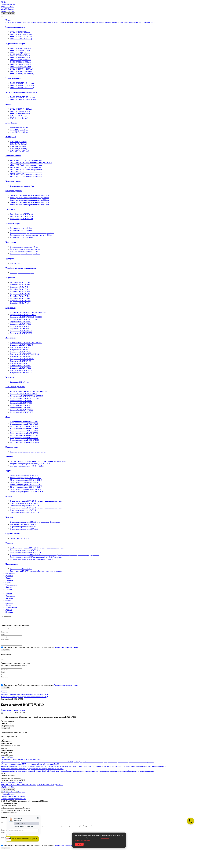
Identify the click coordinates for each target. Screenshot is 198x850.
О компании (10, 573)
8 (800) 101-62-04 (7, 11)
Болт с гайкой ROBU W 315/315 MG (24, 398)
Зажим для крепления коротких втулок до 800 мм (29, 204)
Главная (9, 593)
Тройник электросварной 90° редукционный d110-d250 (31, 559)
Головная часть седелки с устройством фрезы (27, 452)
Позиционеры (11, 242)
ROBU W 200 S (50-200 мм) (21, 36)
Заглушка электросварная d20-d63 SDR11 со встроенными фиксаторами (38, 461)
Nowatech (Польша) (13, 156)
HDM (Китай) (11, 137)
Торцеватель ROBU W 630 (20, 326)
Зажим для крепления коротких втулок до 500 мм (29, 200)
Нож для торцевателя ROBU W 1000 (24, 440)
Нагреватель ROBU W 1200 (21, 372)
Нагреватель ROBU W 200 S (21, 349)
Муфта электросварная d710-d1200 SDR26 (26, 491)
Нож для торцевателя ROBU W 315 (24, 428)
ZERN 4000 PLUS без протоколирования (26, 165)
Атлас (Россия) (11, 123)
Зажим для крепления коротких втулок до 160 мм (29, 195)
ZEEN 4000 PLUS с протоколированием (26, 174)
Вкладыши (10, 377)
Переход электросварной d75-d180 (23, 524)
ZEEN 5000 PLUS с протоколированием (26, 176)
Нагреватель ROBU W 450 (20, 361)
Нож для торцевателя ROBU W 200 (24, 424)
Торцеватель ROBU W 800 (20, 328)
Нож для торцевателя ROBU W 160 (24, 422)
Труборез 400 (15, 263)
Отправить (5, 650)
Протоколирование (13, 181)
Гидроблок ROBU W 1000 (20, 303)
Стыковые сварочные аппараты (18, 22)
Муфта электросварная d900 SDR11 (24, 482)
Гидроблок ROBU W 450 (20, 291)
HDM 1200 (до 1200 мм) (19, 151)
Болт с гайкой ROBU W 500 (21, 403)
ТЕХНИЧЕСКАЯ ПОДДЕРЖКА (50, 785)
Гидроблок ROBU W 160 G (20, 282)
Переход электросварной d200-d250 (24, 529)
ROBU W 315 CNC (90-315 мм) (22, 97)
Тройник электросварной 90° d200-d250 (25, 552)
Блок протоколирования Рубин (22, 186)
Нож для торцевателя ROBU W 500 (24, 433)
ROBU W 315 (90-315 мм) (20, 55)
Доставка (9, 576)
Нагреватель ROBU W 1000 (21, 370)
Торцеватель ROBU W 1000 (21, 331)
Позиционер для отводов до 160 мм (24, 247)
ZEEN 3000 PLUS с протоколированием (26, 172)
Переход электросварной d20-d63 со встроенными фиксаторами (35, 522)
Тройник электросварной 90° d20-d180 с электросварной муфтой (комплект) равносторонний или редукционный (54, 555)
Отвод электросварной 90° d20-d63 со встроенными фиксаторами (36, 501)
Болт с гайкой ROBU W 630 (21, 405)
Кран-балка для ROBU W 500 (21, 214)
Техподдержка (11, 585)
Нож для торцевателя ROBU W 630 (24, 435)
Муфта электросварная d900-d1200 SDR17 (26, 489)
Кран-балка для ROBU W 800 (21, 219)
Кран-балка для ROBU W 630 (21, 216)
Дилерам (9, 587)
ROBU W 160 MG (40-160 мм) (22, 83)
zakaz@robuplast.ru (8, 9)
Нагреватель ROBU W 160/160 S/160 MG (26, 343)
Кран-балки (10, 209)
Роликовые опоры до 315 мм (21, 228)
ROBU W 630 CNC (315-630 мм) (23, 99)
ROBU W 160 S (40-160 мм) (21, 34)
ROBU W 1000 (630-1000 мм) (21, 69)
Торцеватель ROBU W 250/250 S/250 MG (26, 317)
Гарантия (9, 580)
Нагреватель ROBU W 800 (20, 368)
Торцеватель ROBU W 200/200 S (23, 315)
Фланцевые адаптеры (14, 191)
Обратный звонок (8, 13)
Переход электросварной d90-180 (23, 526)
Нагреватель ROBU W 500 (20, 363)
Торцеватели (10, 308)
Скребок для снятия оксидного (22, 273)
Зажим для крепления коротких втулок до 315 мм (29, 198)
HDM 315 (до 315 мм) (18, 144)
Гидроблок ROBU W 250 (20, 287)
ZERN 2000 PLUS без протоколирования (26, 160)
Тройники (9, 543)
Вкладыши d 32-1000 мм (19, 382)
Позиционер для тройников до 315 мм (25, 254)
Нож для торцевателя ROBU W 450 (24, 431)
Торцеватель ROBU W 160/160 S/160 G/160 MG (28, 312)
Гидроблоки (10, 277)
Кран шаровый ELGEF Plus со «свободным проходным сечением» (36, 571)
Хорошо (79, 844)
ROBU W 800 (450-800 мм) (20, 67)
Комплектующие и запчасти (121, 22)
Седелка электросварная (19, 538)
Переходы (9, 517)
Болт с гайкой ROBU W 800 (21, 407)
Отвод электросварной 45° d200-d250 (24, 512)
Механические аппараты (15, 27)
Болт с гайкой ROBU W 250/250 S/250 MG (26, 396)
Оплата (8, 578)
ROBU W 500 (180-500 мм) (20, 62)
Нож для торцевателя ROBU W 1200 (24, 442)
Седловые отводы (12, 533)
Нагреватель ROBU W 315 (20, 356)
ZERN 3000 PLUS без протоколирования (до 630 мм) (31, 163)
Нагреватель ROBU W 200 (20, 347)
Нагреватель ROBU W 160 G (21, 345)
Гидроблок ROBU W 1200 (20, 301)
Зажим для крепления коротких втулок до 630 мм (29, 202)
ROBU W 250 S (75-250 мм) (21, 39)
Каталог (9, 20)
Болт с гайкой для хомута (15, 387)
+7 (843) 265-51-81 (8, 787)
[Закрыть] (2, 659)
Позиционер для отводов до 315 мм (24, 251)
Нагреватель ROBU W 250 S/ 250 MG (25, 354)
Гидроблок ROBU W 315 (20, 289)
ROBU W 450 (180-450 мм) (20, 60)
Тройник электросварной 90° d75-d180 (25, 550)
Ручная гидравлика (13, 78)
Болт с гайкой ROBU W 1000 (21, 410)
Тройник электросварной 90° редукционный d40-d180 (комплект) (36, 557)
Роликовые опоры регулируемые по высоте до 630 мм (31, 235)
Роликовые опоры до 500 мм (21, 230)
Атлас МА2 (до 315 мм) (19, 130)
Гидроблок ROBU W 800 (20, 298)
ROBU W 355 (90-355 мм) (20, 57)
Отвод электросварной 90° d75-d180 (24, 503)
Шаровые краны (12, 564)
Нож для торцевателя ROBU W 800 (24, 438)
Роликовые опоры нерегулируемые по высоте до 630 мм (32, 233)
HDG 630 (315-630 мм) (19, 118)
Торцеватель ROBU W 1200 (21, 333)
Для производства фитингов (42, 22)
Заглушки (9, 456)
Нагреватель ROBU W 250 (20, 352)
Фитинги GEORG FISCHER (143, 22)
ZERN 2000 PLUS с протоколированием (26, 169)
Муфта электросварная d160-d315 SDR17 (26, 485)
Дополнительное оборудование (97, 22)
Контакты (9, 589)
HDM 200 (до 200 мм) (18, 142)
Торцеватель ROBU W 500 (20, 324)
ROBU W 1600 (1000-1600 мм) (22, 73)
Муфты (8, 470)
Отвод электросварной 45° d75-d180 (24, 510)
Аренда (8, 104)
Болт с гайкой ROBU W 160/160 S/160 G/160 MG (29, 391)
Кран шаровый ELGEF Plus (21, 569)
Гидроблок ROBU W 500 (20, 294)
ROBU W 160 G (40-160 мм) (21, 48)
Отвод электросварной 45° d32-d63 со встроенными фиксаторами (36, 508)
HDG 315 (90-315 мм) (18, 116)
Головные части (12, 447)
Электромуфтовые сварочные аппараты (69, 22)
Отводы (9, 496)
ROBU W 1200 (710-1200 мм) (21, 71)
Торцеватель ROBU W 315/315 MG (24, 319)
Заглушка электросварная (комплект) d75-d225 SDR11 (31, 463)
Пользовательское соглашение (66, 647)
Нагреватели (10, 338)
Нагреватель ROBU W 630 (20, 366)
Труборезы (10, 258)
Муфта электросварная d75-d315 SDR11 (25, 478)
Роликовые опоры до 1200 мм (21, 237)
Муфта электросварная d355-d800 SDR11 (26, 480)
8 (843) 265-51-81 (7, 7)
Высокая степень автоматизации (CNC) (21, 92)
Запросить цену (7, 726)
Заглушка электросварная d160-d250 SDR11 (27, 466)
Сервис (8, 582)
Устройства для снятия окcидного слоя (21, 268)
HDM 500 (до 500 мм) (18, 146)
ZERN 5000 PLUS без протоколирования (26, 167)
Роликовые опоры (13, 223)
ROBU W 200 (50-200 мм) (20, 50)
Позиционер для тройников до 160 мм (25, 249)
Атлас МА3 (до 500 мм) (19, 132)
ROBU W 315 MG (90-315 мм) (22, 88)
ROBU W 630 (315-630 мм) (20, 64)
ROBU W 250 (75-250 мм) (20, 53)
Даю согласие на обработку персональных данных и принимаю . (41, 647)
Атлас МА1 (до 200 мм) (19, 127)
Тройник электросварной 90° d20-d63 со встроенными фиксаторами (36, 548)
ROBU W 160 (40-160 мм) (20, 32)
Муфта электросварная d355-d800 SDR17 (26, 487)
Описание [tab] (5, 728)
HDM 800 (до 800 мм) (18, 148)
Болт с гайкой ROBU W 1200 (21, 412)
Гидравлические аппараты (16, 43)
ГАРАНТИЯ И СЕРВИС (26, 785)
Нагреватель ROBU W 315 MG (22, 359)
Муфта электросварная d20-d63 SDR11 (25, 475)
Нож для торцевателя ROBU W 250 (24, 426)
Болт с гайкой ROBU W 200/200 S (23, 394)
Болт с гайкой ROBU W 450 (21, 401)
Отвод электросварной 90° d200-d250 (24, 505)
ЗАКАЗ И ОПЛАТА (9, 785)
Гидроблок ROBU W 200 (20, 284)
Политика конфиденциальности (13, 799)
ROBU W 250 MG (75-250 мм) (22, 85)
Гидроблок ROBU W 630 (20, 296)
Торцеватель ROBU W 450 (20, 322)
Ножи (8, 417)
